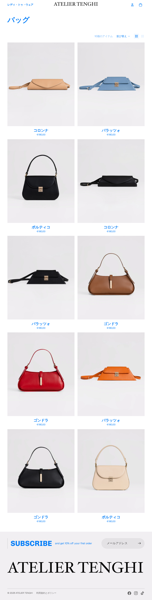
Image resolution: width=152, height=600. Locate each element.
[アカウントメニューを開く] (132, 5)
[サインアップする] (139, 543)
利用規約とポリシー (46, 593)
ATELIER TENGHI (24, 593)
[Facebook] (129, 593)
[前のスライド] (13, 84)
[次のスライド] (69, 84)
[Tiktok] (142, 593)
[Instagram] (136, 593)
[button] (123, 36)
